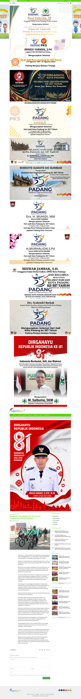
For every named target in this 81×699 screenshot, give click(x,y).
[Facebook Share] (40, 650)
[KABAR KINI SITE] (17, 410)
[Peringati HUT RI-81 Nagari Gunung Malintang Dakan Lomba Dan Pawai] (55, 562)
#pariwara (17, 417)
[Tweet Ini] (42, 650)
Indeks (14, 3)
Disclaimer (42, 694)
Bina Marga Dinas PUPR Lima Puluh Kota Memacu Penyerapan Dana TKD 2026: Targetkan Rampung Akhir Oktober (64, 579)
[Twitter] (62, 690)
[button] (68, 3)
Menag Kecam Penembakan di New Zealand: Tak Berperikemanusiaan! (62, 532)
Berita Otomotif (56, 520)
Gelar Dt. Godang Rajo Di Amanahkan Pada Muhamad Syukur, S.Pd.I (64, 607)
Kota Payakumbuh (13, 514)
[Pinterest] (64, 690)
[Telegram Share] (47, 650)
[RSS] (70, 690)
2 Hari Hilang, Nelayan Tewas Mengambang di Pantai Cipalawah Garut (63, 536)
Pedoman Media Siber (50, 694)
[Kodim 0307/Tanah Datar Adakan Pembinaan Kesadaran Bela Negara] (55, 613)
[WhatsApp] (68, 690)
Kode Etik (33, 694)
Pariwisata (36, 415)
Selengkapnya (61, 583)
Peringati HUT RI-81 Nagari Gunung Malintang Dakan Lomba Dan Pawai (39, 0)
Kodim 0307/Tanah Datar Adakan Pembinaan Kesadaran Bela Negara (65, 613)
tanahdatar (55, 522)
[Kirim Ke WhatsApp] (49, 650)
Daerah (29, 415)
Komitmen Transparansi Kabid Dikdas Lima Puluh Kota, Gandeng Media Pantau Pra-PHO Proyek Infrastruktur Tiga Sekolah (65, 568)
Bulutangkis (55, 524)
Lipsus (19, 415)
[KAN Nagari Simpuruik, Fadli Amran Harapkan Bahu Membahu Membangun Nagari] (55, 602)
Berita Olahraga (56, 518)
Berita (14, 415)
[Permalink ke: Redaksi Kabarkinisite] (11, 520)
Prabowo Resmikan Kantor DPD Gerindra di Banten (63, 544)
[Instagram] (66, 690)
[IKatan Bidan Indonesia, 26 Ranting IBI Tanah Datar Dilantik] (55, 597)
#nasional (22, 417)
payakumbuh (55, 516)
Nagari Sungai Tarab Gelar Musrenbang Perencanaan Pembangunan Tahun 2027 (64, 591)
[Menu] (10, 3)
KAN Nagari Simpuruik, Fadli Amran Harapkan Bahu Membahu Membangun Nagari (65, 602)
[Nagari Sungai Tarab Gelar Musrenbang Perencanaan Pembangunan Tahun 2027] (55, 591)
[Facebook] (59, 690)
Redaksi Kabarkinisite (15, 520)
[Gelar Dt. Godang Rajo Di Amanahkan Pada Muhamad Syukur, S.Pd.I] (55, 608)
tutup (8, 5)
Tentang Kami (46, 415)
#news (11, 417)
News (18, 514)
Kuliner (40, 415)
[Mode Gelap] (70, 3)
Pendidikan (24, 415)
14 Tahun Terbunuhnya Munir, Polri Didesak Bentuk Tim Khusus (61, 540)
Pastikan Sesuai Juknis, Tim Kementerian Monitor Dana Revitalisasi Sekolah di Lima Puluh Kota (63, 549)
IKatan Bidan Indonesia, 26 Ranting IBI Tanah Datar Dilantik (64, 597)
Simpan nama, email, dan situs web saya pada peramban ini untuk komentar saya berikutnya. (28, 675)
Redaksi (37, 694)
